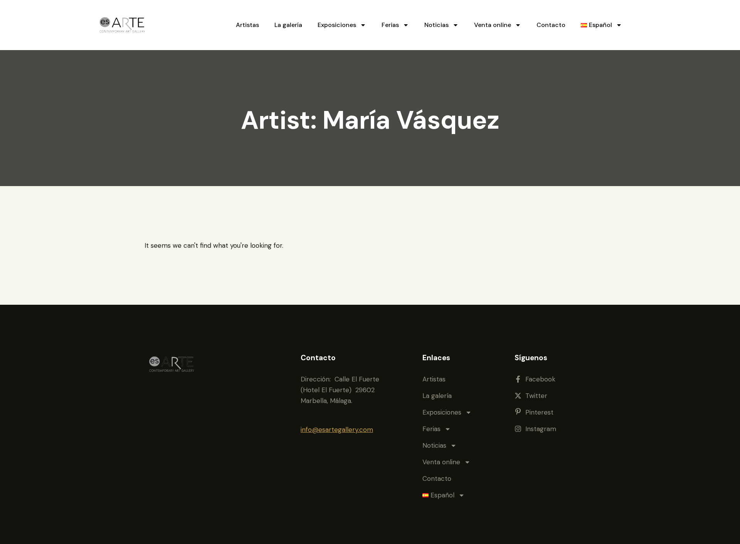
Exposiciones (337, 25)
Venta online (492, 25)
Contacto (550, 25)
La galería (288, 25)
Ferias (390, 25)
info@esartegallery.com (337, 429)
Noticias (436, 25)
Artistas (247, 25)
